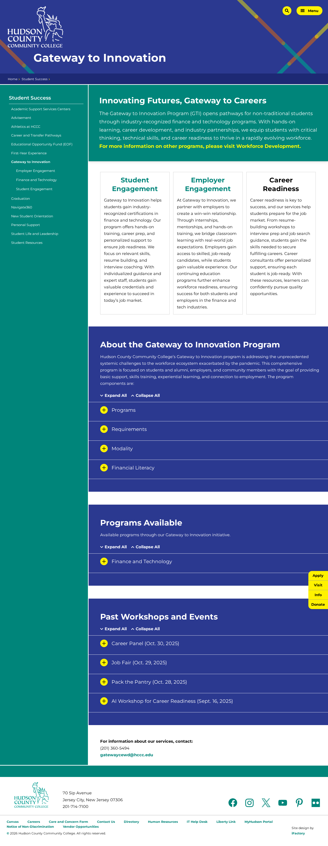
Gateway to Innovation (30, 162)
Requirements (129, 429)
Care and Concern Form (68, 822)
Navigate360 (21, 207)
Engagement (135, 189)
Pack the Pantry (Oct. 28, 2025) (149, 682)
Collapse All (148, 395)
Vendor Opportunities (81, 827)
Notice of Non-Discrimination (30, 827)
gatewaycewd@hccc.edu (126, 754)
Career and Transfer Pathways (36, 135)
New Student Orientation (32, 216)
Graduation (20, 198)
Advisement (21, 118)
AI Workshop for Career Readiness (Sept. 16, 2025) (172, 701)
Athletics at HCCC (25, 126)
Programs (124, 410)
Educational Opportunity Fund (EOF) (42, 144)
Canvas (13, 822)
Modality (122, 449)
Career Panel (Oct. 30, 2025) (145, 643)
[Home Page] (35, 27)
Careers (33, 822)
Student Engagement (34, 189)
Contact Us (106, 822)
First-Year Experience (29, 153)
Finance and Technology (36, 180)
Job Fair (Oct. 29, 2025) (139, 663)
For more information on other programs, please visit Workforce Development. (200, 146)
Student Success (35, 79)
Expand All (116, 395)
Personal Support (25, 225)
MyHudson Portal (259, 822)
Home (12, 79)
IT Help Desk (197, 822)
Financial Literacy (133, 468)
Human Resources (163, 822)
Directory (131, 822)
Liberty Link (226, 822)
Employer (208, 180)
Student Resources (26, 243)
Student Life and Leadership (34, 234)
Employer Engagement (35, 171)
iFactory (298, 833)
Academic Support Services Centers (40, 109)
